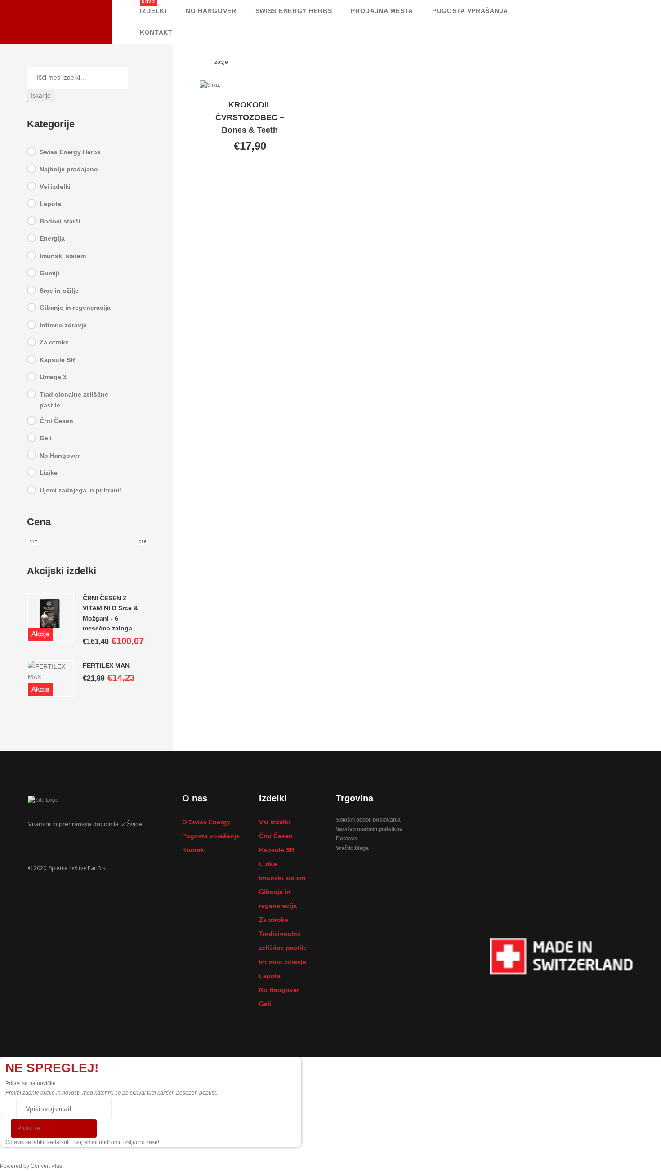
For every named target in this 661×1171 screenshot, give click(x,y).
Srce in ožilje (59, 290)
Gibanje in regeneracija (75, 307)
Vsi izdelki (55, 186)
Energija (52, 238)
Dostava (346, 839)
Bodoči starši (60, 220)
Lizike (49, 472)
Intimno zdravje (63, 324)
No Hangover (60, 455)
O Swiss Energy (206, 822)
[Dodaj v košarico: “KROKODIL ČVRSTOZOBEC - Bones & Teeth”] (219, 175)
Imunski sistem (63, 255)
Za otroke (54, 342)
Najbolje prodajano (69, 169)
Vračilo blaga (352, 848)
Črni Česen (56, 420)
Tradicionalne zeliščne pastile (74, 399)
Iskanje (41, 94)
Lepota (50, 203)
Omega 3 (53, 376)
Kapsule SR (57, 359)
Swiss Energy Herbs (70, 151)
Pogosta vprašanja (211, 836)
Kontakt (194, 850)
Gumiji (49, 273)
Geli (46, 438)
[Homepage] (202, 62)
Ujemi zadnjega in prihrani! (81, 489)
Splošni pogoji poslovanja (368, 820)
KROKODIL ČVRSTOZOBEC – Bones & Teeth (249, 117)
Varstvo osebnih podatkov (369, 829)
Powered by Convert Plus (31, 1166)
